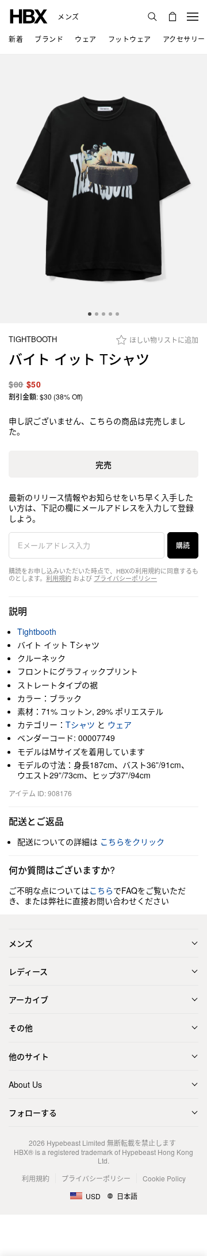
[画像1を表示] (103, 189)
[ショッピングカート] (172, 16)
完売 (103, 464)
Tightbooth (33, 339)
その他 (21, 1027)
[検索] (152, 16)
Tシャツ (80, 724)
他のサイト (29, 1056)
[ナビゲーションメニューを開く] (192, 16)
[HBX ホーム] (29, 15)
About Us (25, 1084)
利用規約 (58, 578)
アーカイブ (28, 999)
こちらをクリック (132, 841)
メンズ (68, 16)
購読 (183, 545)
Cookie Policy (164, 1178)
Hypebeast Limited (76, 1143)
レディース (28, 971)
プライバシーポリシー (125, 578)
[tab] (89, 314)
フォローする (33, 1112)
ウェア (120, 724)
